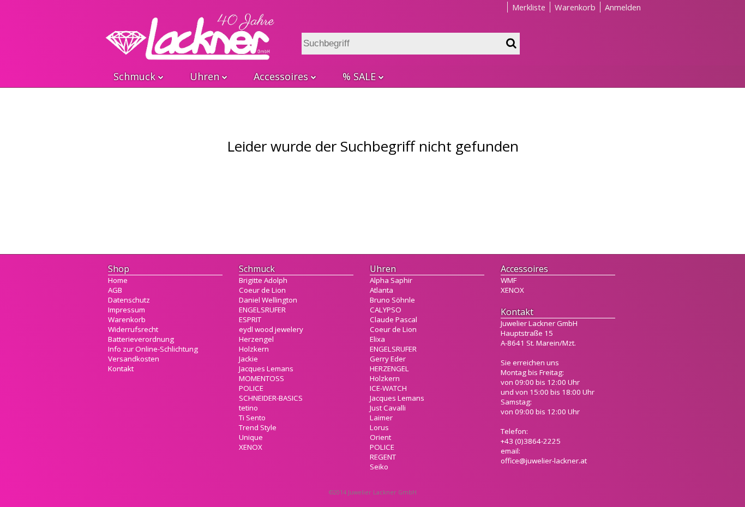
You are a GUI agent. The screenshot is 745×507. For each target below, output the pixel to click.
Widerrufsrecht (133, 329)
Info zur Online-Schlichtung (153, 349)
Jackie (248, 359)
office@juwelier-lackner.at (544, 461)
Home (118, 280)
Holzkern (254, 349)
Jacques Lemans (266, 368)
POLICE (251, 388)
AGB (115, 290)
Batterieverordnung (141, 339)
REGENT (383, 457)
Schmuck (134, 76)
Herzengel (256, 339)
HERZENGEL (389, 368)
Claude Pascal (393, 319)
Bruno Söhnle (392, 300)
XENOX (250, 447)
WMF (508, 280)
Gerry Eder (388, 359)
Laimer (381, 417)
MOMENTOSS (261, 378)
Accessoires (281, 76)
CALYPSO (385, 310)
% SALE (359, 76)
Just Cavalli (388, 408)
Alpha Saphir (391, 280)
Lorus (379, 427)
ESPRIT (250, 319)
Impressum (126, 310)
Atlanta (381, 290)
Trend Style (258, 427)
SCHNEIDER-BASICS (271, 398)
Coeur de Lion (262, 290)
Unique (251, 437)
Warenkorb (575, 7)
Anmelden (623, 7)
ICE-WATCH (388, 388)
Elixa (377, 339)
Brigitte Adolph (263, 280)
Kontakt (121, 368)
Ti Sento (252, 417)
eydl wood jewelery (271, 329)
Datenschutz (129, 300)
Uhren (204, 76)
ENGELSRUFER (262, 310)
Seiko (379, 467)
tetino (248, 408)
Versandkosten (133, 359)
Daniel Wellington (268, 300)
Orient (380, 437)
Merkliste (528, 7)
